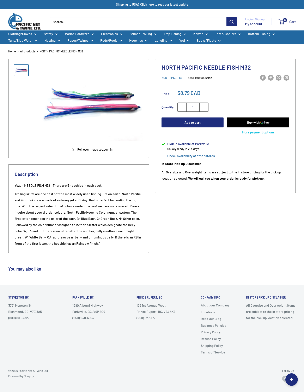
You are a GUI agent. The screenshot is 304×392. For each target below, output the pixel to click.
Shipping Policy (212, 345)
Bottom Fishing (259, 34)
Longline (161, 40)
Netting (50, 40)
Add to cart (192, 122)
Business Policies (213, 325)
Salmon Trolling (141, 34)
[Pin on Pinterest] (271, 77)
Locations (208, 312)
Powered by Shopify (21, 376)
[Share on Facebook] (263, 77)
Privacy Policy (211, 332)
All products (27, 51)
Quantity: (168, 107)
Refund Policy (211, 339)
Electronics (109, 34)
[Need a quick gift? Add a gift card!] (291, 379)
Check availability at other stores (191, 156)
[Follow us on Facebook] (285, 379)
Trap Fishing (173, 34)
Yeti (182, 40)
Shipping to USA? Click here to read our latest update (152, 4)
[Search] (231, 21)
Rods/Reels (108, 40)
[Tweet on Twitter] (278, 77)
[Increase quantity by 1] (204, 107)
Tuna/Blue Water (20, 40)
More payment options (258, 132)
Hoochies (136, 40)
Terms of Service (213, 352)
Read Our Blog (211, 319)
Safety (48, 34)
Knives (198, 34)
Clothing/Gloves (20, 34)
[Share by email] (286, 77)
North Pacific (172, 78)
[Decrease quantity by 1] (182, 107)
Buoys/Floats (206, 40)
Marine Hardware (77, 34)
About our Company (215, 305)
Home (12, 51)
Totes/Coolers (225, 34)
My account (253, 24)
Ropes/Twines (78, 40)
